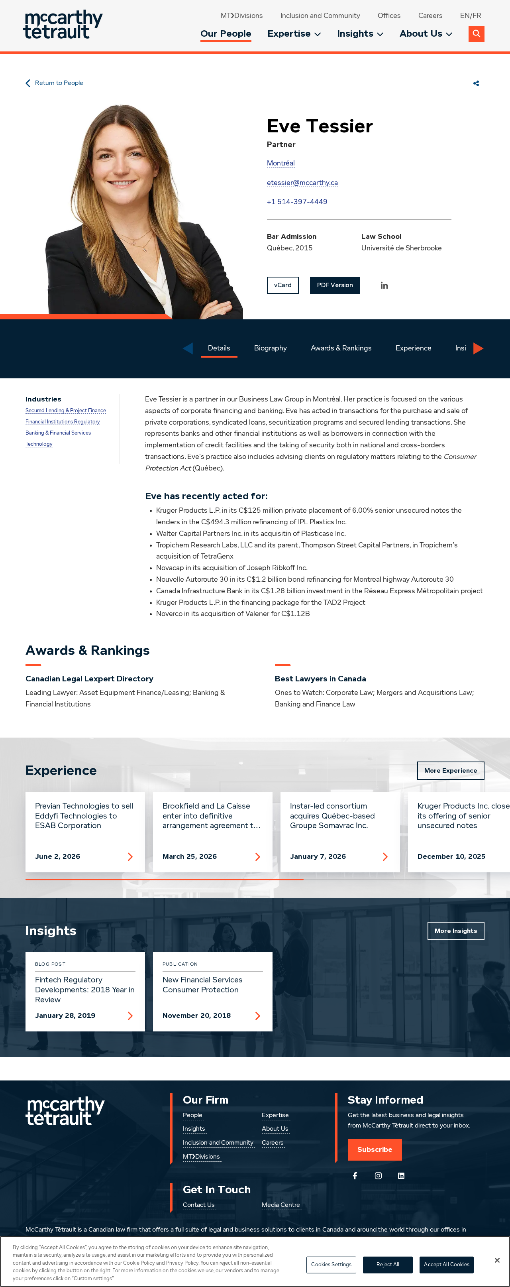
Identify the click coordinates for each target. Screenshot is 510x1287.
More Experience (450, 771)
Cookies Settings (331, 1264)
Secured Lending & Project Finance (66, 410)
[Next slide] (478, 348)
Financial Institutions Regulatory (63, 422)
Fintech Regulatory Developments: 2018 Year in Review (85, 990)
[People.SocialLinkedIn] (384, 285)
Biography (270, 348)
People (192, 1115)
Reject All (388, 1264)
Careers (430, 16)
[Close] (497, 1260)
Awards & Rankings (341, 348)
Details (219, 348)
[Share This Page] (476, 83)
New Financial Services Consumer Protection (203, 985)
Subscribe (374, 1149)
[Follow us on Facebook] (355, 1176)
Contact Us (199, 1205)
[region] (255, 1261)
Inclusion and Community (320, 16)
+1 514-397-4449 (297, 202)
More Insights (456, 931)
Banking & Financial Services (58, 433)
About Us (421, 33)
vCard (283, 285)
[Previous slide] (188, 348)
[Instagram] (378, 1176)
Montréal (281, 163)
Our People (225, 33)
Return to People (59, 83)
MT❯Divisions (242, 16)
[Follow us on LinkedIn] (401, 1176)
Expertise (289, 33)
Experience (414, 348)
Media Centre (281, 1205)
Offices (389, 16)
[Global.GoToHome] (64, 25)
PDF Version (335, 285)
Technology (39, 444)
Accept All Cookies (446, 1264)
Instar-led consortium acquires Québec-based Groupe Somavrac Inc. (332, 816)
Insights (355, 33)
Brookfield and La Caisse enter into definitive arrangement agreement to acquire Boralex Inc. (210, 816)
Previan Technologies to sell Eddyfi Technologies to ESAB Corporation (84, 816)
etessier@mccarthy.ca (302, 183)
